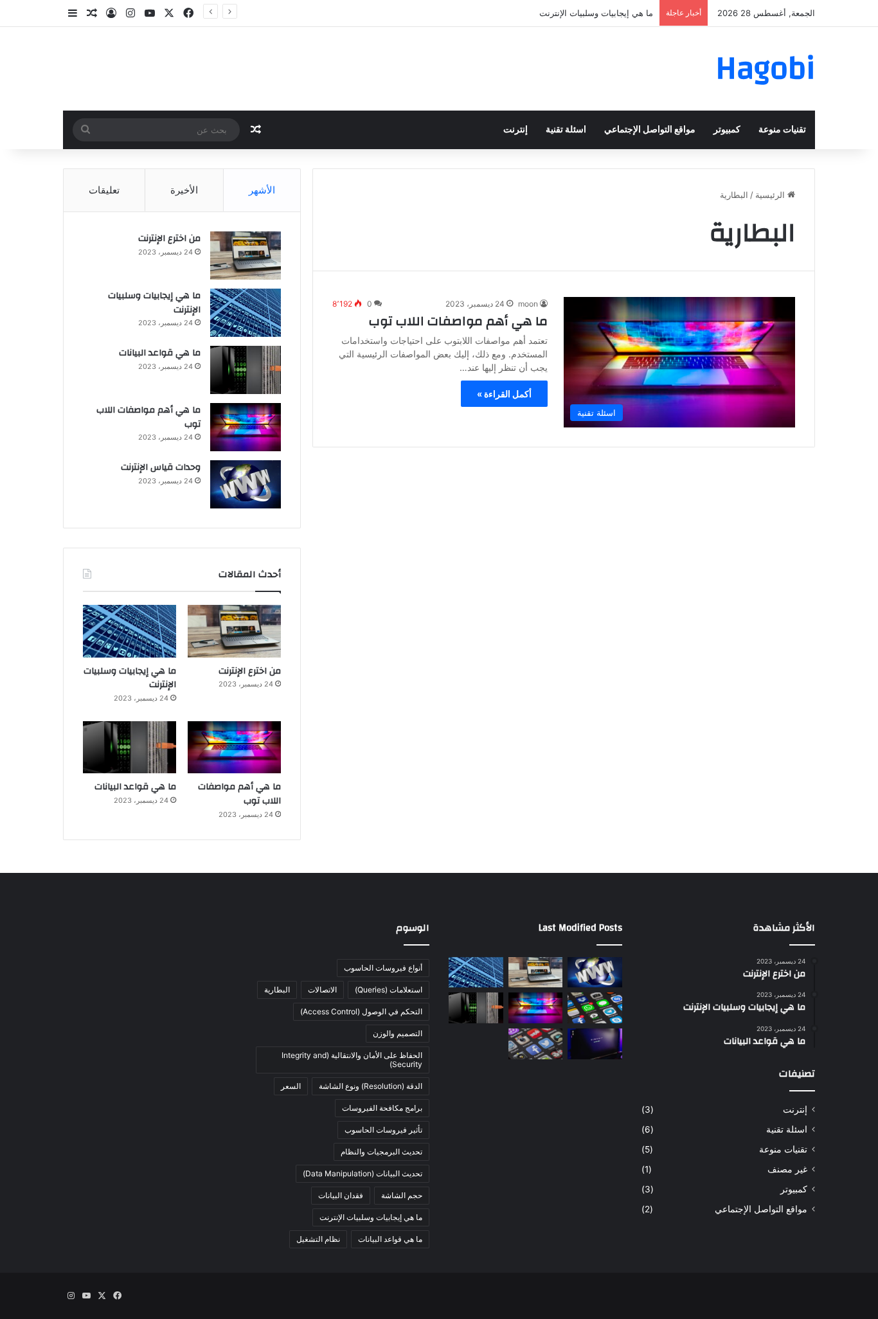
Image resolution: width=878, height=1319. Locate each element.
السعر (291, 1086)
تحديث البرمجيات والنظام (381, 1151)
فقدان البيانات (340, 1195)
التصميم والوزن (397, 1033)
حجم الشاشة (401, 1195)
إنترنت (515, 129)
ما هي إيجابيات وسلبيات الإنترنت (596, 13)
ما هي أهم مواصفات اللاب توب (458, 321)
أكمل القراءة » (504, 393)
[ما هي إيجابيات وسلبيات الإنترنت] (245, 313)
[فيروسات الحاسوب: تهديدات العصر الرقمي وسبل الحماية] (595, 1043)
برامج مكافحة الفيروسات (382, 1108)
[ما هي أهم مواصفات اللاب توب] (245, 427)
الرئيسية (771, 195)
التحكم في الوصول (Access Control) (361, 1011)
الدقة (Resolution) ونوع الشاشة (370, 1086)
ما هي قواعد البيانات (160, 353)
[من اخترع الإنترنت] (245, 255)
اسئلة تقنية (566, 129)
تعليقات (104, 190)
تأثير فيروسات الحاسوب (383, 1130)
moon (528, 304)
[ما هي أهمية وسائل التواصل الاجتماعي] (595, 1007)
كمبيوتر (726, 129)
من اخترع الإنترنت (169, 238)
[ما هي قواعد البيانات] (245, 370)
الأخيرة (184, 190)
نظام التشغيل (318, 1239)
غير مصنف (787, 1169)
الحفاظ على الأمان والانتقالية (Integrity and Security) (352, 1059)
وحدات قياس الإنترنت (161, 467)
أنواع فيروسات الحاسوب (383, 968)
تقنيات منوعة (782, 129)
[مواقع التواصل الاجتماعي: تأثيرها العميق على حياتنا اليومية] (535, 1043)
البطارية (277, 989)
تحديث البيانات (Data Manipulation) (362, 1173)
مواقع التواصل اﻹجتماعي (649, 129)
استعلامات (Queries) (388, 989)
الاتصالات (322, 989)
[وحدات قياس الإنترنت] (245, 484)
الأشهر (262, 190)
